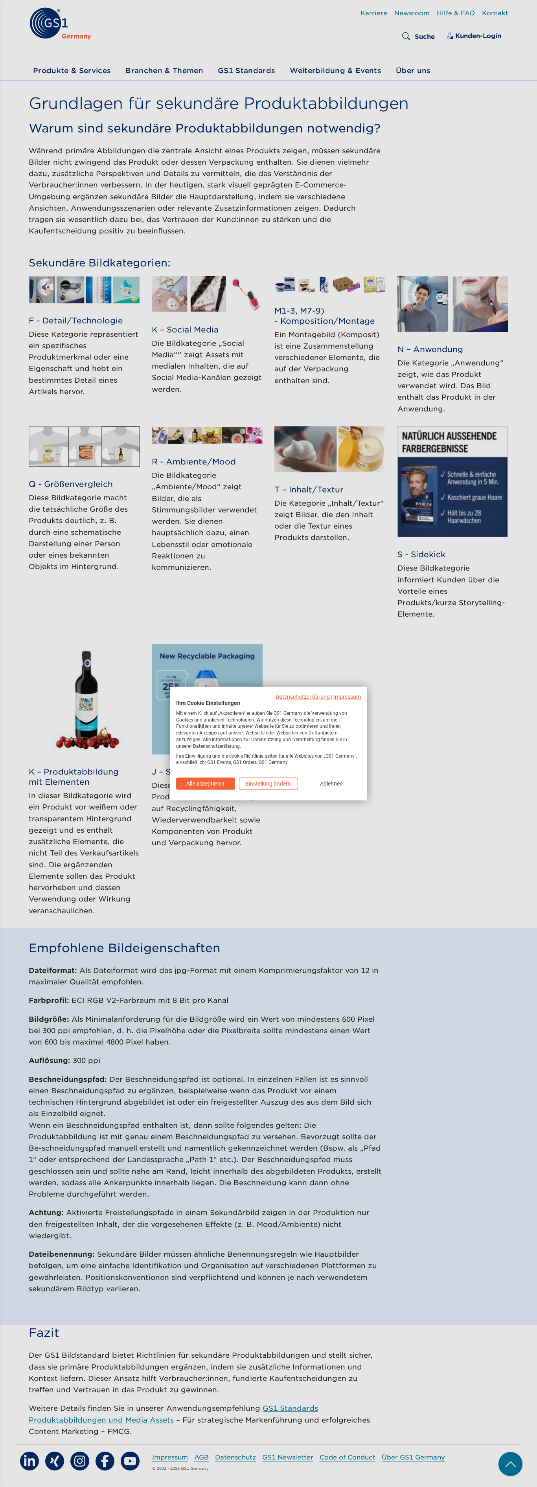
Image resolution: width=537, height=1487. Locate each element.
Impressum (347, 697)
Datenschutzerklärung (303, 697)
